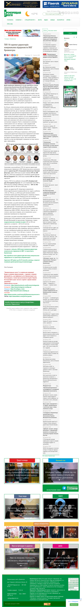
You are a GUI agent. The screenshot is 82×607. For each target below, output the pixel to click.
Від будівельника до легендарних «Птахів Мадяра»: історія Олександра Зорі (22, 511)
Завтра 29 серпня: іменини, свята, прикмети (50, 322)
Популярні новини (52, 30)
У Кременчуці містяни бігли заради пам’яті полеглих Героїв (49, 179)
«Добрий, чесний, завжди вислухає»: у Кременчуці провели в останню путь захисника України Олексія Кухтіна (50, 432)
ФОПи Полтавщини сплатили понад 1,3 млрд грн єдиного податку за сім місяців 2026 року (50, 450)
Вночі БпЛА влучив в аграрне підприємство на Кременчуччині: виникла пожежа (50, 291)
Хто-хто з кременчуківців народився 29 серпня (49, 244)
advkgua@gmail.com (13, 598)
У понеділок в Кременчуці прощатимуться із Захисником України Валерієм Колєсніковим (50, 415)
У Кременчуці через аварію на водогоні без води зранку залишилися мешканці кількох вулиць (51, 153)
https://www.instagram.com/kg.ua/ (21, 287)
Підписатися (74, 604)
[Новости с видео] (61, 496)
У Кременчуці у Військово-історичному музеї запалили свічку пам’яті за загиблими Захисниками (50, 162)
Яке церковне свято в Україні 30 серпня (50, 62)
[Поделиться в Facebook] (5, 55)
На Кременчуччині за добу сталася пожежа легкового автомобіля (50, 269)
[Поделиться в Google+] (7, 55)
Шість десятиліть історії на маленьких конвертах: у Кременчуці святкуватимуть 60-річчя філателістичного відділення (50, 378)
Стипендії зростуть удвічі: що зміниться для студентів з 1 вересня (50, 229)
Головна (7, 39)
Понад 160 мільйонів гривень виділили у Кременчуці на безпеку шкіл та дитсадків (50, 308)
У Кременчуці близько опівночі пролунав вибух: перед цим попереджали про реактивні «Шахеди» (50, 38)
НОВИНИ (19, 20)
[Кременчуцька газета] (12, 13)
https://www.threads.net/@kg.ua (19, 290)
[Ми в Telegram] (61, 488)
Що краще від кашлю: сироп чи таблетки (50, 185)
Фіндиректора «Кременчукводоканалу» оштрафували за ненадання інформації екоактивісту (51, 388)
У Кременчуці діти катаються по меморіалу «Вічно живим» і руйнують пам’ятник (50, 136)
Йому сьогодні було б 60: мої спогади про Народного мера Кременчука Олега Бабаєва (69, 55)
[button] (7, 472)
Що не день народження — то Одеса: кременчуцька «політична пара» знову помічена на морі (50, 406)
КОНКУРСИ (60, 20)
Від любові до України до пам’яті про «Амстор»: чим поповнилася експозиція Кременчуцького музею (50, 237)
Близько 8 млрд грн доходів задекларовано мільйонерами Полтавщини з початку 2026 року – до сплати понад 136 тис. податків (51, 344)
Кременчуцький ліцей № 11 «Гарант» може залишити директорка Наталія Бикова (50, 423)
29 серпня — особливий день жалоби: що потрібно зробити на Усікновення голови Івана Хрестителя (51, 300)
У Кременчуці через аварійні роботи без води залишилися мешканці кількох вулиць (50, 276)
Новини (45, 30)
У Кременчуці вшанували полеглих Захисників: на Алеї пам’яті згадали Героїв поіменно (50, 145)
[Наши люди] (22, 496)
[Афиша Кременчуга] (41, 524)
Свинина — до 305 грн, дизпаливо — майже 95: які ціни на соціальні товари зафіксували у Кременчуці (50, 221)
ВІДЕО (46, 20)
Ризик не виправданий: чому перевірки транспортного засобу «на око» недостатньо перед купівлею (50, 114)
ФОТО (40, 20)
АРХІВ (68, 20)
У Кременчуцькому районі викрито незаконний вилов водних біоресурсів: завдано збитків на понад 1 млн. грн (50, 252)
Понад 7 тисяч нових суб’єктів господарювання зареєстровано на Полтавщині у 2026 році (51, 105)
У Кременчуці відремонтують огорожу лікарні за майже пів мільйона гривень (50, 353)
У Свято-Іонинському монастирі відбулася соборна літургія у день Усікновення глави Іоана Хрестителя (51, 171)
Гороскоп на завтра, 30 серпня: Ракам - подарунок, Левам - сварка (50, 127)
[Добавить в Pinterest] (12, 55)
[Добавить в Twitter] (15, 55)
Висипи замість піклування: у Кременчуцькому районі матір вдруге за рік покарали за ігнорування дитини (51, 335)
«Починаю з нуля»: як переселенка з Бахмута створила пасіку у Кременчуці (49, 261)
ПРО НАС (10, 24)
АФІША (52, 20)
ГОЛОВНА (10, 20)
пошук (70, 33)
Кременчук (13, 39)
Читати (70, 101)
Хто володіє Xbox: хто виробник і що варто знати (50, 121)
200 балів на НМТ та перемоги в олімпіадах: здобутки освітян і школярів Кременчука (50, 369)
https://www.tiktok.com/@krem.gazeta (20, 296)
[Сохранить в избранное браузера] (17, 55)
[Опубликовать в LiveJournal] (10, 55)
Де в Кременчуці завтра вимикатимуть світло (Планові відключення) (51, 69)
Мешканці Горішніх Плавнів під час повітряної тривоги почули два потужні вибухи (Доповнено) (51, 87)
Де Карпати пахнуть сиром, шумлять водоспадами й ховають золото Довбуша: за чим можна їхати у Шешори (50, 397)
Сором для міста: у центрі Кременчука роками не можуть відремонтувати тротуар (22, 561)
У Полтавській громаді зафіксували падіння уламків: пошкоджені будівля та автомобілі (50, 442)
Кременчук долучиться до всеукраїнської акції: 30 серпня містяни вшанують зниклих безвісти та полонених (50, 203)
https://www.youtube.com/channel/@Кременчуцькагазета (21, 294)
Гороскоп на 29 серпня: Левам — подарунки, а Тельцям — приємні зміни (50, 283)
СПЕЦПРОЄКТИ (30, 20)
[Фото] (61, 546)
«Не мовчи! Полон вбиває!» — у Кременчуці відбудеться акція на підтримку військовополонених (51, 212)
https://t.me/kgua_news (17, 289)
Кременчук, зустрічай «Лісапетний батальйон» (49, 327)
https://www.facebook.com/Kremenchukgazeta (25, 285)
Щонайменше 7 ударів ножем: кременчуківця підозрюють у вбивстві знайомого (51, 315)
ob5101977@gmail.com (14, 585)
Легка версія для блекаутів (53, 14)
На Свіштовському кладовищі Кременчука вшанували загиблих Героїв (49, 193)
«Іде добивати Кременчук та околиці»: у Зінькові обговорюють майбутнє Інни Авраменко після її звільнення (51, 96)
